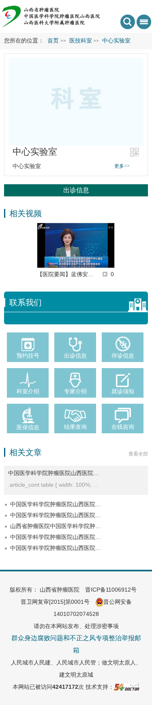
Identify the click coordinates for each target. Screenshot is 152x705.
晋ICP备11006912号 (111, 589)
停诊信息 (122, 355)
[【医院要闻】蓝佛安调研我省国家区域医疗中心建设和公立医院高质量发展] (76, 245)
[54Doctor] (126, 687)
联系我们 (25, 302)
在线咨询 (122, 427)
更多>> (122, 166)
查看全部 (138, 454)
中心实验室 (35, 152)
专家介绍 (75, 391)
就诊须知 (122, 391)
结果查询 (75, 427)
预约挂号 (28, 355)
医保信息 (28, 427)
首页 (53, 41)
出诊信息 (76, 190)
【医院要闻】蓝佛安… (65, 274)
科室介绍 (28, 391)
